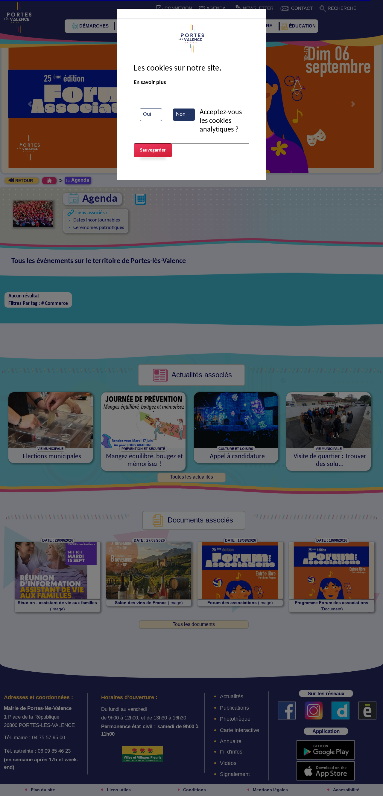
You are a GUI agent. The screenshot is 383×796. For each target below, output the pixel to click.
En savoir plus (150, 82)
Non (181, 114)
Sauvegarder (153, 150)
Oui (147, 114)
